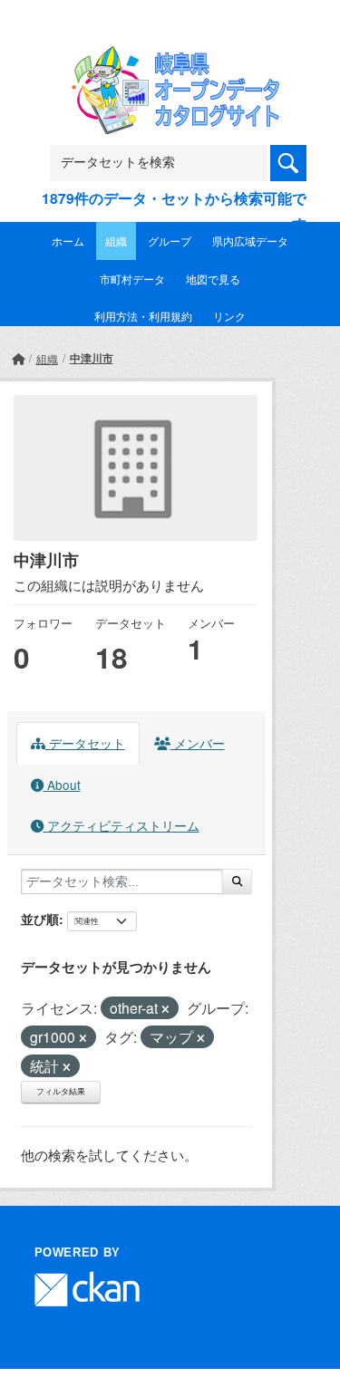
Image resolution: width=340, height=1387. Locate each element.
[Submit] (237, 881)
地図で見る (213, 278)
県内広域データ (250, 240)
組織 (116, 240)
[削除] (165, 1009)
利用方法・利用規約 (143, 315)
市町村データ (132, 278)
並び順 (40, 919)
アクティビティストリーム (121, 825)
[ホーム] (18, 358)
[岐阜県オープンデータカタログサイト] (170, 57)
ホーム (68, 240)
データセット (85, 743)
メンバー (197, 743)
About (62, 784)
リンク (229, 315)
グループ (169, 240)
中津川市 (91, 358)
